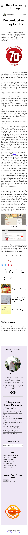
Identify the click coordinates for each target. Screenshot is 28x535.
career (15, 457)
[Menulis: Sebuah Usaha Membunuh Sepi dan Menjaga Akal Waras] (6, 299)
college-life (6, 459)
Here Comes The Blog (14, 7)
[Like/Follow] (11, 393)
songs (5, 467)
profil (17, 465)
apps (5, 455)
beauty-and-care (13, 455)
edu (12, 459)
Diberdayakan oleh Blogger (14, 532)
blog (9, 261)
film (12, 461)
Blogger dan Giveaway (19, 289)
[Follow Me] (14, 393)
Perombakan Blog (17, 310)
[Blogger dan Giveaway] (6, 288)
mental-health (7, 463)
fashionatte (6, 461)
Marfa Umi (10, 14)
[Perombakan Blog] (6, 309)
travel (10, 467)
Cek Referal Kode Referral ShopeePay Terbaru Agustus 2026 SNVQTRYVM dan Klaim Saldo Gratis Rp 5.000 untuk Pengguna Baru (13, 411)
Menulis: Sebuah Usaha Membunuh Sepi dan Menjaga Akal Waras (19, 299)
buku (9, 457)
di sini (13, 76)
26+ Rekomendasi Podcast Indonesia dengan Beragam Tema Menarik (12, 422)
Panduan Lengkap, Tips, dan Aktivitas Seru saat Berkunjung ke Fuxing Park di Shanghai (12, 432)
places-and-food (8, 465)
